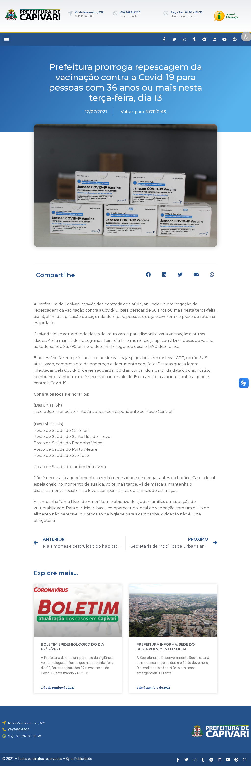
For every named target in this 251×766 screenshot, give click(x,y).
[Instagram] (184, 39)
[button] (6, 39)
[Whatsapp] (245, 760)
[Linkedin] (214, 39)
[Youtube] (224, 39)
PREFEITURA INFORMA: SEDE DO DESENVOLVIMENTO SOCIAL (166, 646)
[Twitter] (174, 39)
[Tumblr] (194, 39)
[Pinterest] (234, 39)
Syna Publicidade (79, 759)
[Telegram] (204, 39)
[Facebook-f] (164, 39)
